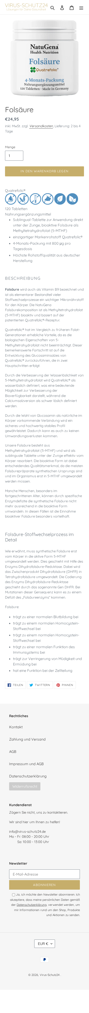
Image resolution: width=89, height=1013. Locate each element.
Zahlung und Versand (27, 739)
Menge (10, 147)
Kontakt (16, 727)
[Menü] (81, 7)
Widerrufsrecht (24, 786)
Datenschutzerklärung (28, 776)
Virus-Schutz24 (50, 975)
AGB (12, 751)
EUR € (43, 943)
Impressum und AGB (26, 764)
